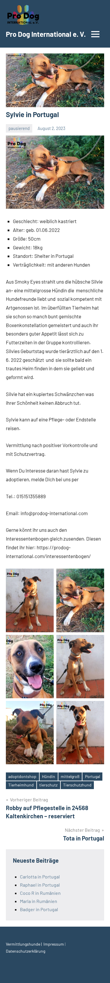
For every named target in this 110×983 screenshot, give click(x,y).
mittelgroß (70, 776)
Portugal (92, 776)
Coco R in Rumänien (40, 893)
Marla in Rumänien (38, 901)
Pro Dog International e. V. (46, 34)
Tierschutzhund (77, 784)
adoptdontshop (22, 776)
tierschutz (48, 784)
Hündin (48, 776)
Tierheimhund (21, 784)
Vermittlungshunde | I (25, 944)
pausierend (19, 128)
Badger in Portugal (39, 909)
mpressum (55, 944)
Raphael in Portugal (40, 885)
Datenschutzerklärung (25, 951)
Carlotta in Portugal (40, 876)
